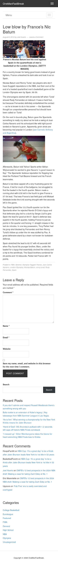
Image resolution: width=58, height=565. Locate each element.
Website (7, 348)
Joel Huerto (8, 470)
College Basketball (11, 510)
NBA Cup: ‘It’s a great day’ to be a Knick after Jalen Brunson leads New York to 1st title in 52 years (28, 462)
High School (8, 530)
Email (6, 337)
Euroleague (8, 514)
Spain (14, 270)
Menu (9, 15)
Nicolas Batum (29, 267)
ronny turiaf (40, 267)
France (39, 264)
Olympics (25, 264)
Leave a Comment (36, 37)
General (18, 264)
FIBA (12, 264)
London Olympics (16, 267)
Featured (7, 518)
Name (6, 325)
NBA (5, 534)
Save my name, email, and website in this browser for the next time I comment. (27, 365)
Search (6, 384)
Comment (8, 292)
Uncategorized (9, 542)
